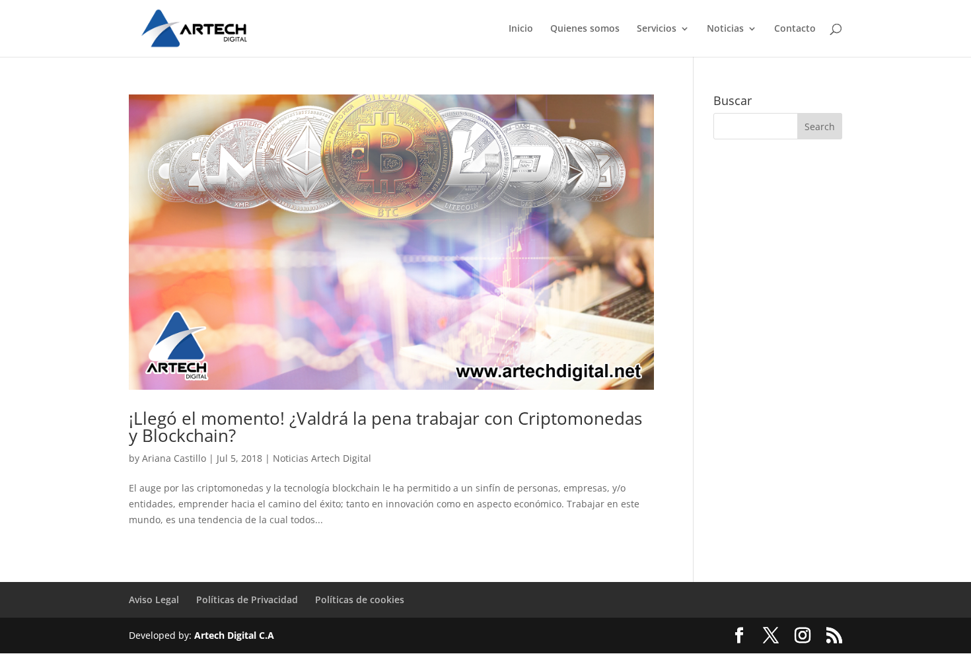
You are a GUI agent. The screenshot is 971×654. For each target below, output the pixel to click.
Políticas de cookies (359, 599)
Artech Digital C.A (234, 635)
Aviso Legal (154, 599)
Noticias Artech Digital (322, 458)
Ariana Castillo (174, 458)
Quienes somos (585, 29)
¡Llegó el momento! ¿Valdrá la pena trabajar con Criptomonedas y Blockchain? (385, 426)
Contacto (795, 29)
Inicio (521, 29)
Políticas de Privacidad (247, 599)
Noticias (725, 29)
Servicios (656, 29)
